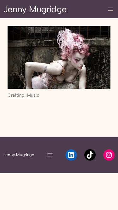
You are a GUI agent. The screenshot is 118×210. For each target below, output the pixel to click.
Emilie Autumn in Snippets (49, 107)
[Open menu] (111, 9)
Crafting (16, 95)
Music (33, 95)
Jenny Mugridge (35, 9)
